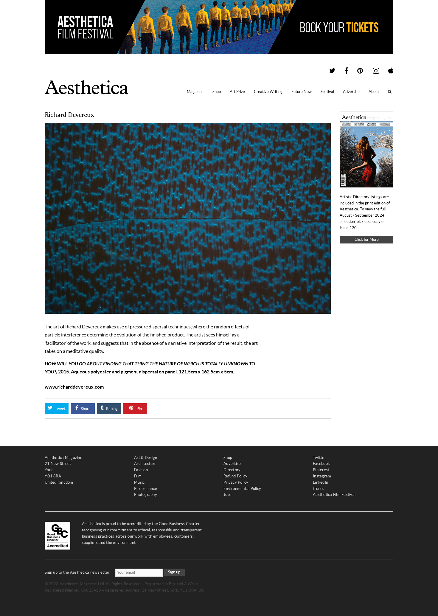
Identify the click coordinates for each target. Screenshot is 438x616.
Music (139, 482)
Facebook (321, 463)
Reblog (111, 408)
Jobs (227, 494)
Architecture (145, 463)
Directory (231, 470)
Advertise (351, 91)
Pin (139, 408)
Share (85, 408)
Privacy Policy (235, 482)
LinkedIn (320, 482)
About (374, 91)
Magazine (195, 91)
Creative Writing (268, 91)
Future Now (301, 91)
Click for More (367, 239)
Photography (145, 494)
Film (138, 476)
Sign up (174, 572)
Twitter (319, 457)
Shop (216, 91)
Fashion (141, 470)
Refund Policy (235, 476)
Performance (145, 488)
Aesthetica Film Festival (334, 494)
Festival (327, 91)
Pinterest (321, 470)
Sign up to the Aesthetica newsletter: (78, 572)
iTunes (318, 488)
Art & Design (145, 457)
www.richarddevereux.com (74, 387)
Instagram (322, 476)
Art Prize (237, 91)
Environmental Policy (242, 488)
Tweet (60, 408)
